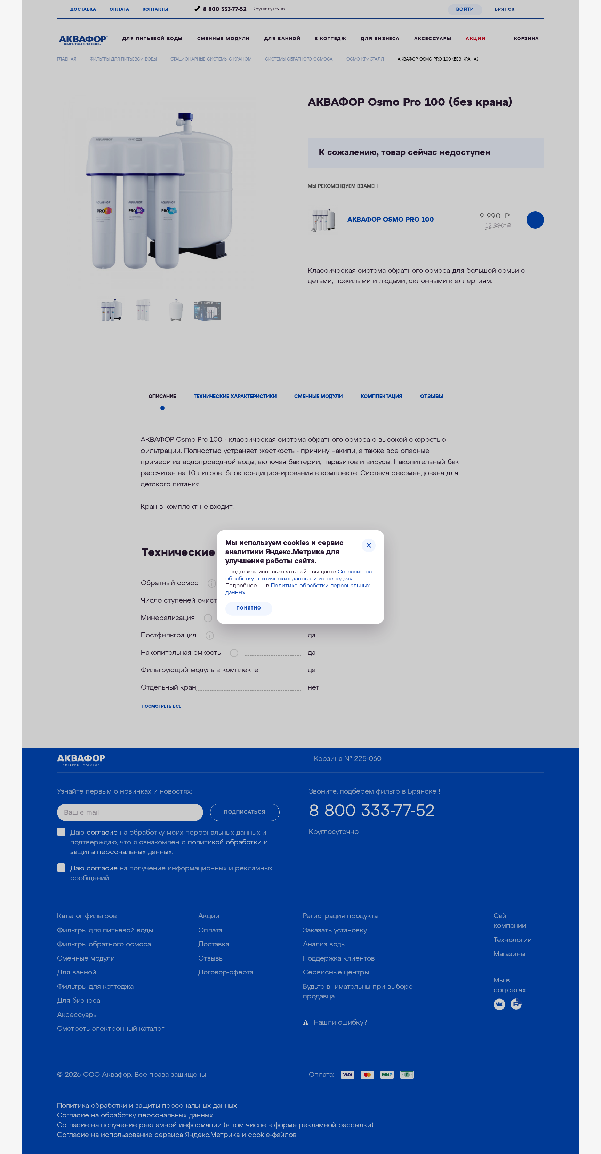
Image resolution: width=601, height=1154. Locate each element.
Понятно (249, 608)
